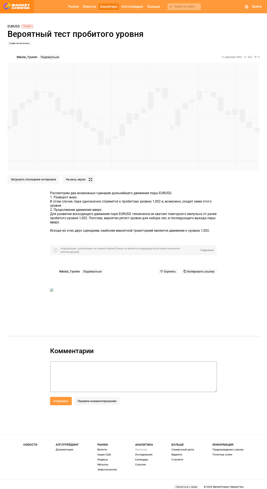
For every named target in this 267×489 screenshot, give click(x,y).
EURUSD (14, 26)
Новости (30, 444)
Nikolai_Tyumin (27, 57)
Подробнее (207, 250)
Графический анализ (19, 43)
